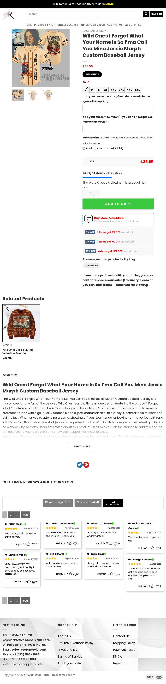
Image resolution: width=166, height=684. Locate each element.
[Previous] (17, 58)
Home (28, 24)
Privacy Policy (67, 650)
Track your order (93, 24)
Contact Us (115, 24)
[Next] (64, 58)
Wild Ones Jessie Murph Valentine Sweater (17, 351)
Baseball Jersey (94, 31)
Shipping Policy (124, 643)
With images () (59, 502)
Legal (117, 663)
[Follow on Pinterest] (86, 465)
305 (25, 515)
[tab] (9, 375)
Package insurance (96, 137)
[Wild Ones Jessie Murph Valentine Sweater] (21, 323)
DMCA (117, 656)
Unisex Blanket (67, 24)
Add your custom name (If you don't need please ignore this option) (116, 99)
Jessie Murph (91, 265)
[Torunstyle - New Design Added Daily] (12, 14)
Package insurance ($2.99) (104, 148)
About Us (64, 636)
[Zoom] (16, 82)
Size (86, 82)
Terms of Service (70, 656)
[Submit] (146, 14)
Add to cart (118, 203)
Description (9, 374)
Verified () (89, 502)
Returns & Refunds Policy (75, 643)
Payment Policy (124, 650)
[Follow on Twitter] (80, 465)
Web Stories (133, 24)
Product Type (43, 24)
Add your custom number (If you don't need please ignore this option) (118, 119)
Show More (82, 446)
